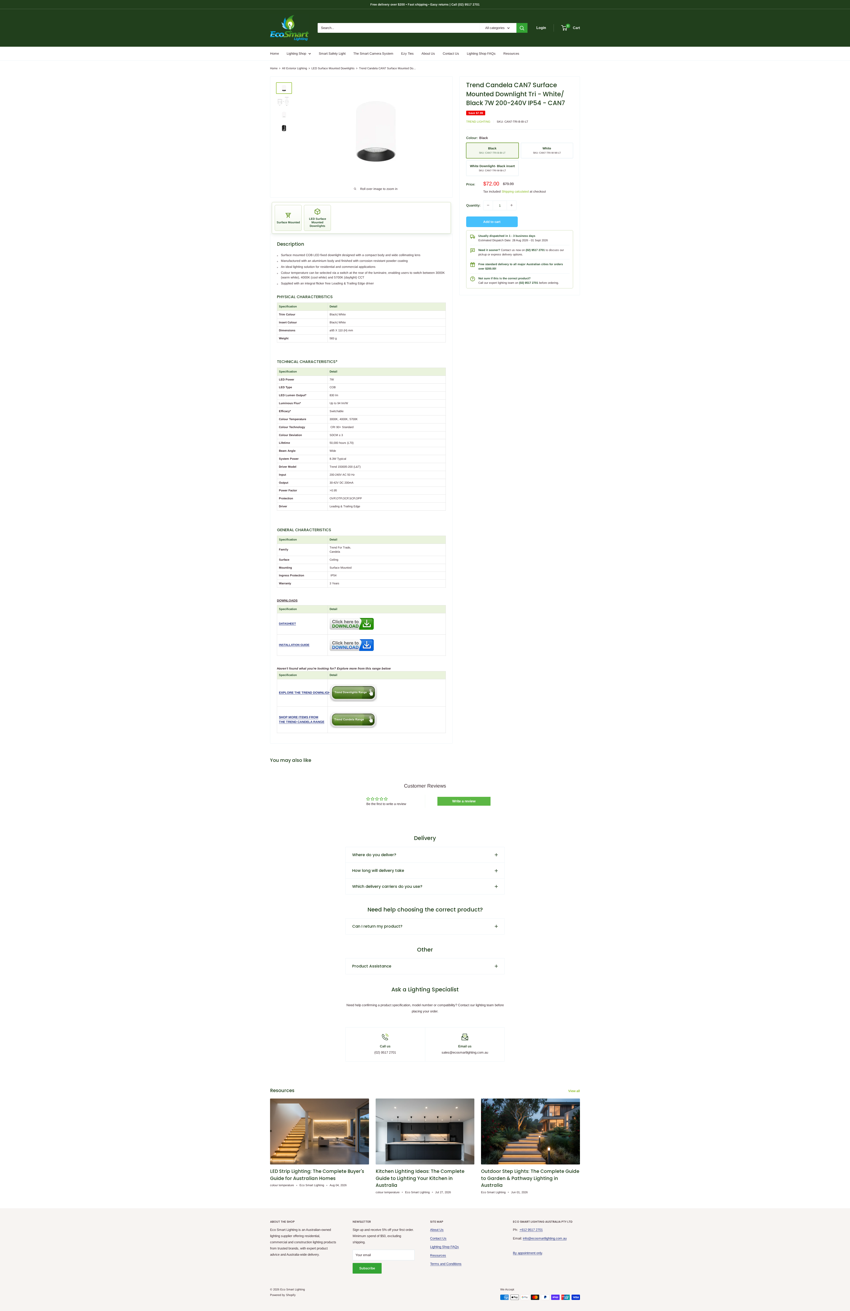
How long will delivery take (378, 870)
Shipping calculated (515, 191)
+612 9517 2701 (531, 1230)
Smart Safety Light (332, 53)
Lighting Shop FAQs (481, 53)
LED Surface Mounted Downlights (333, 68)
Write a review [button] (463, 801)
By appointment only (527, 1253)
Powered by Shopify (283, 1295)
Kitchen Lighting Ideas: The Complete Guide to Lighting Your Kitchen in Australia (420, 1178)
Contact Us (451, 53)
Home (274, 53)
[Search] (521, 28)
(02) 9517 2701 (535, 249)
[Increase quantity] (511, 205)
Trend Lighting (478, 121)
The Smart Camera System (373, 53)
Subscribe (367, 1268)
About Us (428, 53)
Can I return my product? (377, 926)
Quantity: (473, 205)
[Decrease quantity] (488, 205)
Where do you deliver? (374, 854)
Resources (511, 53)
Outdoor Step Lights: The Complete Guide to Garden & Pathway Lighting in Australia (530, 1178)
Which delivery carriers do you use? (387, 886)
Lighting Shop (296, 53)
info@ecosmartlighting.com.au (545, 1238)
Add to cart (491, 221)
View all (574, 1091)
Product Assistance (371, 966)
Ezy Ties (407, 53)
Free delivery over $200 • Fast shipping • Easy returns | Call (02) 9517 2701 (425, 4)
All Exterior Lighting (294, 68)
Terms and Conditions (446, 1264)
